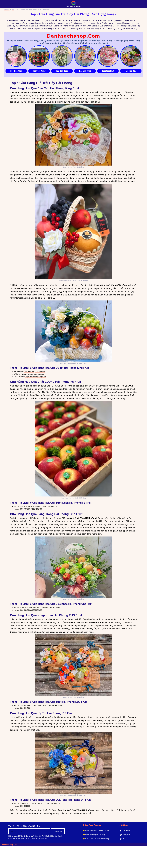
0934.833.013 (29, 371)
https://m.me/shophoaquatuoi (35, 376)
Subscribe (58, 831)
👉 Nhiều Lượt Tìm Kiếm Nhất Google (96, 839)
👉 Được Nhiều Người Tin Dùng (94, 835)
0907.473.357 (40, 371)
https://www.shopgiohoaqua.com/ (32, 374)
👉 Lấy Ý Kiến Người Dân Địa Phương (96, 830)
